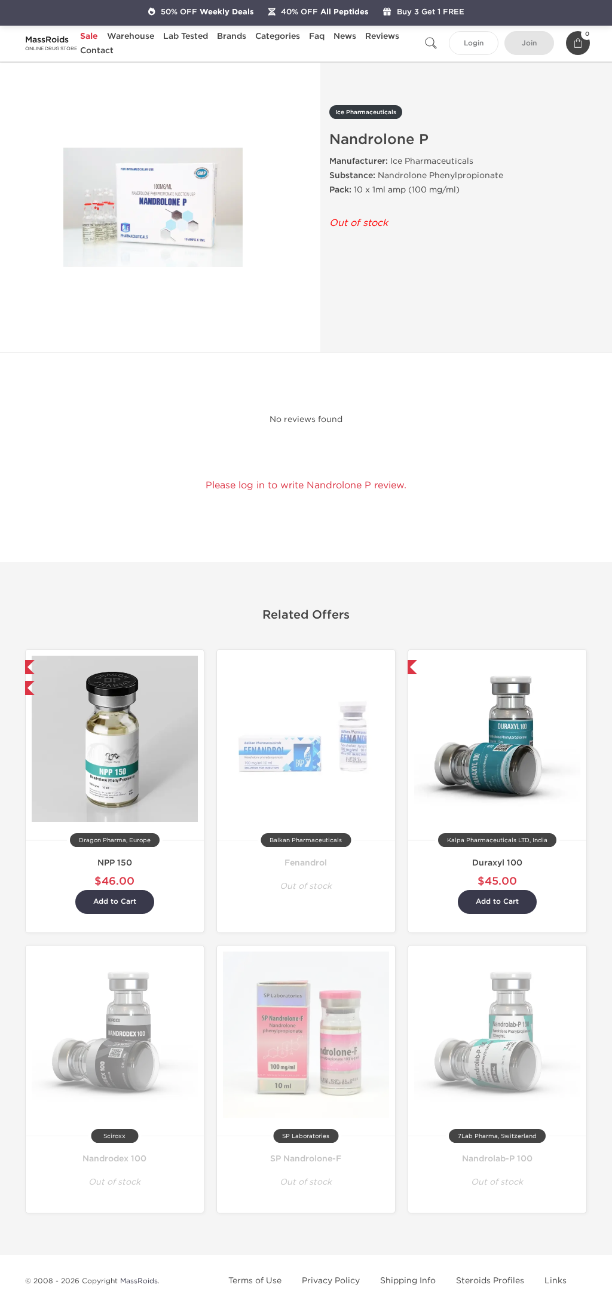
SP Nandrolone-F (305, 1159)
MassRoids (139, 1281)
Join (529, 43)
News (344, 36)
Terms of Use (254, 1281)
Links (555, 1281)
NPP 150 (114, 863)
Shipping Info (408, 1281)
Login (474, 43)
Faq (317, 36)
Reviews (382, 36)
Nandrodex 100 (114, 1159)
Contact (97, 50)
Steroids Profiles (490, 1281)
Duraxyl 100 (497, 863)
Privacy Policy (331, 1281)
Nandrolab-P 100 (497, 1159)
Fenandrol (305, 863)
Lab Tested (185, 36)
